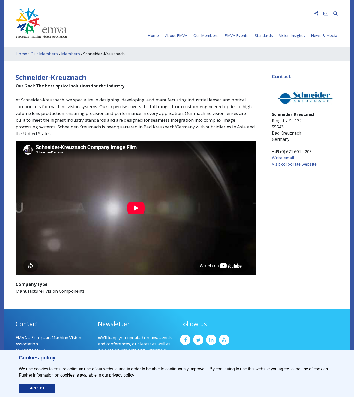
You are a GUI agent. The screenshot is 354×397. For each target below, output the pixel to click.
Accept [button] (37, 388)
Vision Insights (292, 35)
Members (70, 54)
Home (153, 35)
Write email (283, 158)
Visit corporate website (294, 164)
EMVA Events (237, 35)
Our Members (205, 35)
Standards (264, 35)
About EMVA (176, 35)
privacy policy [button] (121, 375)
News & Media (324, 35)
